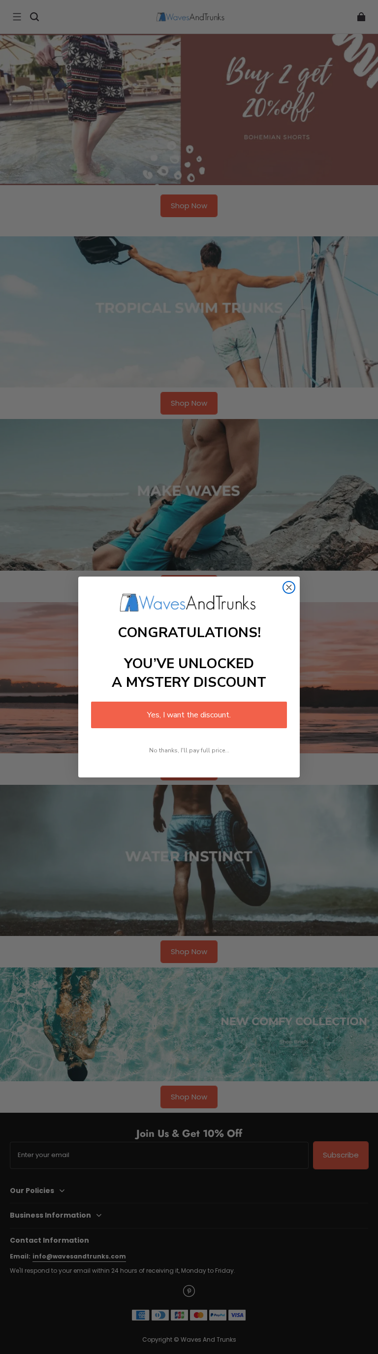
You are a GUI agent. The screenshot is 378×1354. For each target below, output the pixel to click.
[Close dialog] (289, 587)
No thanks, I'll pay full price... (189, 750)
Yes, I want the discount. (189, 714)
